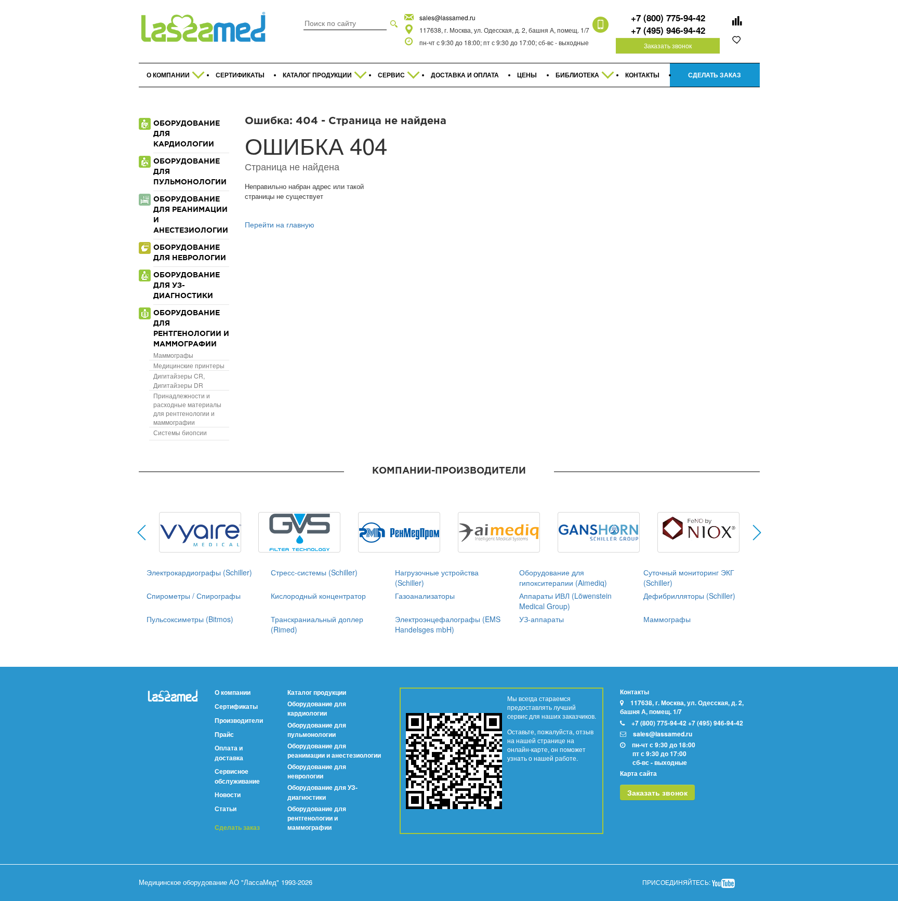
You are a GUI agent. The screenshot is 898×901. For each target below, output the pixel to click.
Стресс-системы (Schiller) (314, 572)
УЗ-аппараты (541, 619)
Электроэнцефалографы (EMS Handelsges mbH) (447, 624)
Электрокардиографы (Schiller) (199, 572)
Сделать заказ (237, 827)
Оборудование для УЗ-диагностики (322, 792)
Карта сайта (638, 773)
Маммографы (173, 355)
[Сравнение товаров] (737, 20)
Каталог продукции (316, 692)
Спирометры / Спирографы (194, 595)
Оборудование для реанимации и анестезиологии (334, 750)
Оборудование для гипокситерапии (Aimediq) (563, 577)
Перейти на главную (279, 224)
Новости (228, 794)
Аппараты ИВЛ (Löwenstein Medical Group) (565, 600)
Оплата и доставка (229, 752)
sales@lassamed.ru (447, 17)
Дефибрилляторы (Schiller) (689, 595)
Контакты (634, 691)
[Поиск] (394, 23)
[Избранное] (737, 39)
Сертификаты (236, 706)
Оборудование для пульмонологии (316, 729)
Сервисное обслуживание (237, 775)
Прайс (224, 734)
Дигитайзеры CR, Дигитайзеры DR (179, 380)
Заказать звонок (668, 45)
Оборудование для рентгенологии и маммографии (316, 818)
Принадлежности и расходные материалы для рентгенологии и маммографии (187, 408)
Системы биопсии (180, 432)
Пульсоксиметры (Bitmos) (190, 619)
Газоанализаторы (425, 595)
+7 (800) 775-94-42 (668, 17)
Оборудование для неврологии (316, 771)
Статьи (225, 808)
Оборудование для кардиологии (316, 708)
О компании (232, 692)
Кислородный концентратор (318, 595)
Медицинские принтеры (188, 365)
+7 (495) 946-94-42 (668, 30)
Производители (239, 720)
